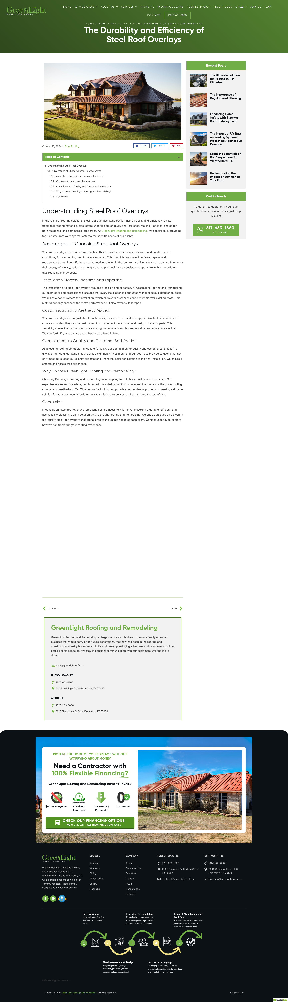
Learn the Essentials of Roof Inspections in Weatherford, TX (225, 157)
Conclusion (62, 196)
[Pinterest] (53, 898)
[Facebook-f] (45, 898)
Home (67, 6)
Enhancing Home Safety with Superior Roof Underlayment (224, 118)
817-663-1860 (178, 15)
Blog (102, 23)
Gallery (241, 6)
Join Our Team (260, 6)
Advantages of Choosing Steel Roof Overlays (76, 170)
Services (127, 6)
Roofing (75, 146)
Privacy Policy (237, 992)
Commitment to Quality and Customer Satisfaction (83, 186)
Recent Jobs (223, 6)
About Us (108, 6)
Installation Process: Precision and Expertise (80, 176)
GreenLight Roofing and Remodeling (79, 992)
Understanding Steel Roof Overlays (67, 165)
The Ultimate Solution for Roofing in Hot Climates (225, 79)
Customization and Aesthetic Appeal (76, 181)
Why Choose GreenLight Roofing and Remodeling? (83, 191)
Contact (154, 15)
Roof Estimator (198, 6)
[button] (141, 145)
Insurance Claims (171, 6)
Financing (147, 6)
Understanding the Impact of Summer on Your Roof (225, 177)
